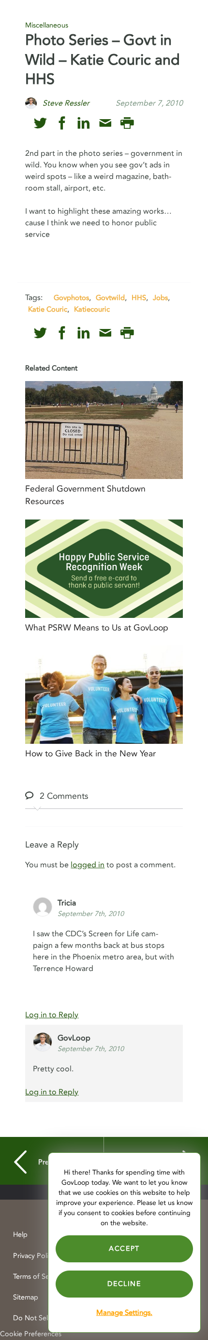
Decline (124, 1283)
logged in (87, 865)
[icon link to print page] (127, 123)
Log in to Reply (51, 1015)
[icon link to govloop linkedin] (83, 123)
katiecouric (92, 309)
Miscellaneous (46, 25)
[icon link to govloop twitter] (40, 123)
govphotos (71, 297)
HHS (139, 297)
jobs (160, 297)
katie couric (47, 309)
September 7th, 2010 (91, 913)
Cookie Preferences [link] (30, 1334)
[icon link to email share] (105, 123)
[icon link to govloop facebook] (62, 123)
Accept (124, 1248)
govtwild (110, 297)
